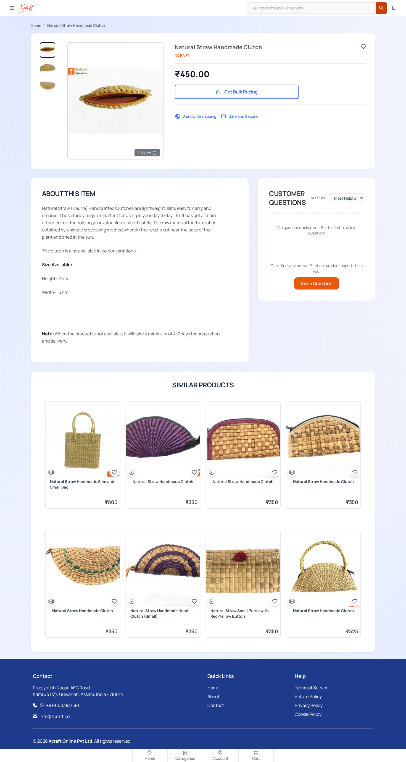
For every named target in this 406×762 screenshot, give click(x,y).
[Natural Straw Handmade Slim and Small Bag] (83, 440)
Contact (215, 705)
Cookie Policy (308, 714)
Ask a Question (317, 283)
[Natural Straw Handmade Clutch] (163, 440)
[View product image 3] (47, 85)
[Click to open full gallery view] (116, 101)
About (213, 696)
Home (36, 25)
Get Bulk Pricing (241, 92)
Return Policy (308, 696)
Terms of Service (311, 688)
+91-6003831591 (62, 705)
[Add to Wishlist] (363, 46)
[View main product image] (47, 50)
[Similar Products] (51, 472)
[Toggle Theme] (393, 8)
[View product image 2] (47, 67)
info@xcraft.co (54, 716)
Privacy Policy (309, 705)
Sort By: (319, 198)
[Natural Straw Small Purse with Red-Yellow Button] (243, 569)
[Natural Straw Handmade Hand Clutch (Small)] (163, 569)
